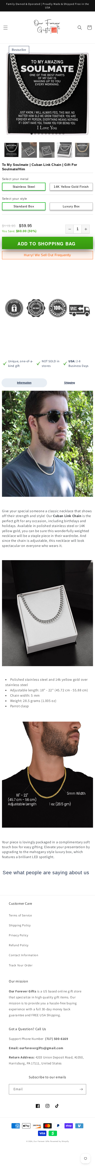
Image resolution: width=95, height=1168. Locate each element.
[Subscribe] (81, 1089)
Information (24, 382)
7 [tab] (53, 133)
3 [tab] (38, 133)
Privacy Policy (18, 935)
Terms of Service (20, 915)
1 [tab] (31, 133)
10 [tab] (63, 133)
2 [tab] (35, 133)
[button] (5, 27)
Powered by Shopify (59, 1141)
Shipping (69, 382)
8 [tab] (56, 133)
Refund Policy (18, 945)
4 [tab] (42, 133)
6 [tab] (49, 133)
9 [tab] (60, 133)
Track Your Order (21, 965)
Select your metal (15, 179)
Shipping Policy (20, 925)
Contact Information (23, 955)
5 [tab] (46, 133)
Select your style (14, 198)
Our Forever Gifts (41, 1141)
